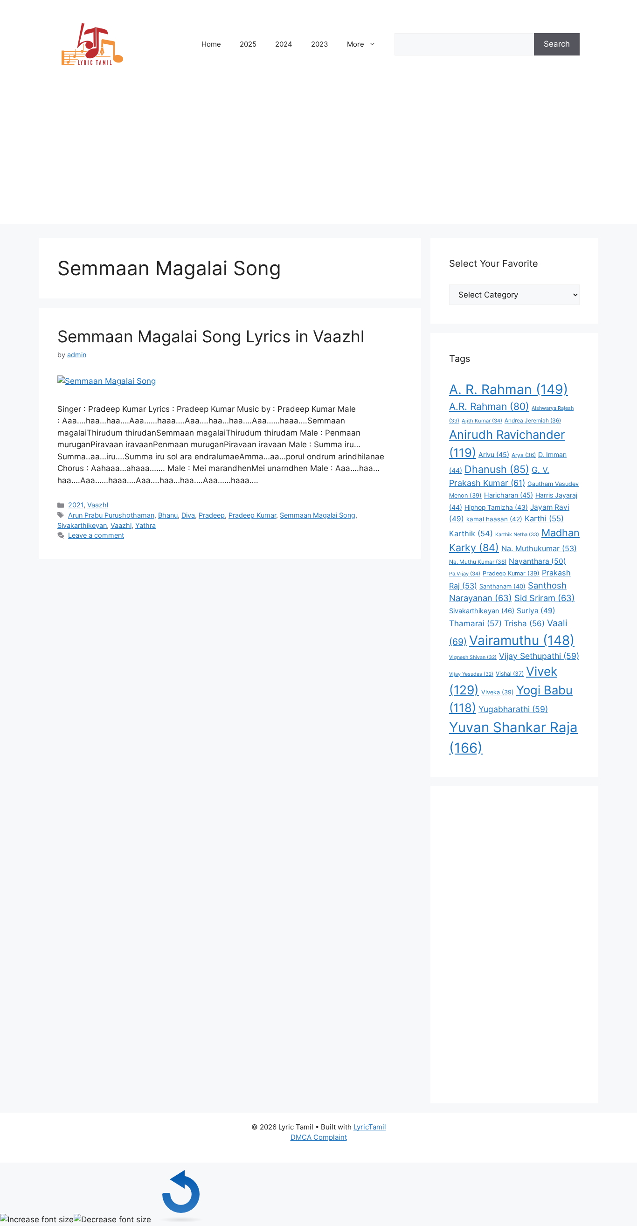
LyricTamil (369, 1126)
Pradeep (212, 515)
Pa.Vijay (464, 573)
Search (557, 43)
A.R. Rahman (489, 406)
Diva (188, 515)
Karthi (544, 518)
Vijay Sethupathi (539, 656)
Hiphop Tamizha (496, 507)
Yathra (145, 525)
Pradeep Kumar (252, 515)
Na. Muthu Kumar (477, 561)
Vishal (510, 673)
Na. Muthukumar (539, 548)
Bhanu (168, 515)
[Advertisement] (318, 158)
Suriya (536, 610)
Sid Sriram (544, 598)
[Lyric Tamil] (92, 43)
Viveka (497, 692)
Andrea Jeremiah (533, 420)
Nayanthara (537, 561)
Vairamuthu (522, 640)
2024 (283, 44)
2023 (319, 44)
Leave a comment (96, 535)
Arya (524, 454)
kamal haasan (494, 519)
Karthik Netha (517, 534)
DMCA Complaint (319, 1137)
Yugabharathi (513, 709)
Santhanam (502, 586)
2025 (248, 44)
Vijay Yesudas (471, 674)
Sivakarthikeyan (82, 525)
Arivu (493, 454)
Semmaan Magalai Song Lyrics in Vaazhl (210, 336)
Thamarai (475, 623)
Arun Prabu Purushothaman (111, 515)
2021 (75, 505)
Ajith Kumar (482, 420)
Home (211, 44)
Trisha (524, 623)
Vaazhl (97, 505)
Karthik (471, 533)
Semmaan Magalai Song (317, 515)
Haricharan (508, 495)
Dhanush (496, 469)
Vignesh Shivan (473, 657)
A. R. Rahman (508, 389)
